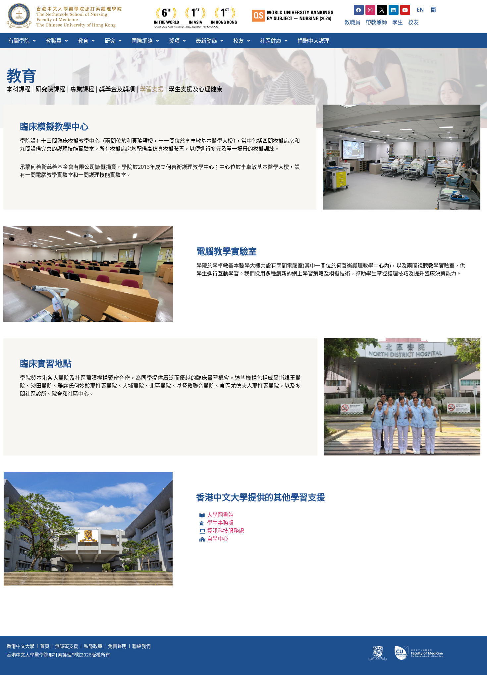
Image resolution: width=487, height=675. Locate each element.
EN (420, 9)
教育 (83, 40)
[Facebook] (359, 10)
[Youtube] (405, 10)
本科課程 (18, 89)
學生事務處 (220, 522)
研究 (110, 40)
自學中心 (217, 538)
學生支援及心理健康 (195, 89)
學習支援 (152, 89)
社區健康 (270, 40)
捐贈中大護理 (313, 40)
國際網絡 (142, 40)
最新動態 (206, 40)
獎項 (174, 40)
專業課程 (82, 89)
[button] (22, 40)
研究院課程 (50, 89)
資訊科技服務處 (225, 530)
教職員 (54, 40)
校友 (238, 40)
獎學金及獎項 (117, 89)
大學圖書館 (220, 514)
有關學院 (18, 40)
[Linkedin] (394, 10)
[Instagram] (370, 10)
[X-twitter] (382, 10)
